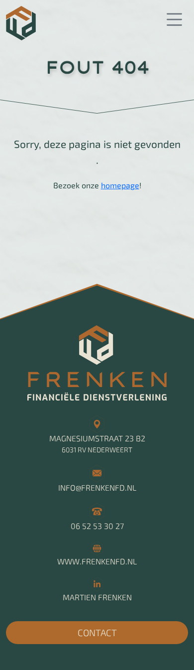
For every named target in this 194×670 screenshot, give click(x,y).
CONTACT (97, 632)
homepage (120, 185)
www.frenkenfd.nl (97, 561)
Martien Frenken (97, 597)
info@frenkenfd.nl (97, 487)
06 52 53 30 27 (97, 526)
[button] (174, 20)
